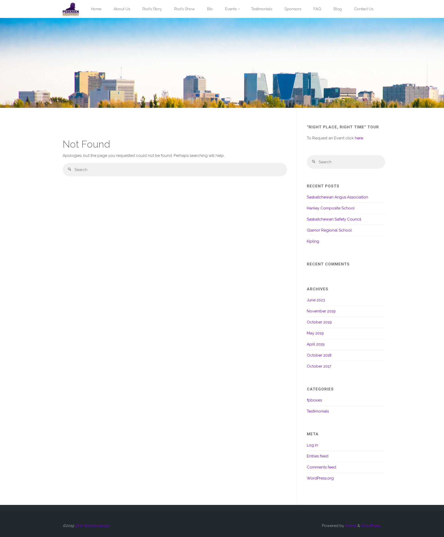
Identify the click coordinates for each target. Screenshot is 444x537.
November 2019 (321, 311)
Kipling (313, 241)
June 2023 (316, 300)
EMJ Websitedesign (92, 525)
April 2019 (316, 344)
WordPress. (371, 525)
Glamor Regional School (329, 230)
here (359, 138)
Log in (312, 445)
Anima (350, 525)
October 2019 (319, 322)
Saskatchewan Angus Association (337, 197)
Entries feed (317, 456)
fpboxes (314, 400)
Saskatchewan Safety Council (334, 219)
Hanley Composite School (331, 208)
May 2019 (315, 333)
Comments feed (321, 467)
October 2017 (319, 366)
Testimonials (318, 411)
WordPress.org (320, 478)
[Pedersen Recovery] (71, 9)
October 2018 (319, 355)
